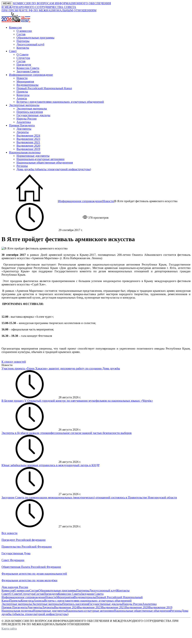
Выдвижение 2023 (28, 138)
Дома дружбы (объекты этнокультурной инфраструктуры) (53, 169)
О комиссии (24, 30)
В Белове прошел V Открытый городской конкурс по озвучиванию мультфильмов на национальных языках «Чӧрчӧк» (77, 400)
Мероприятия (25, 81)
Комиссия (8, 590)
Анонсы (21, 98)
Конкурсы (22, 95)
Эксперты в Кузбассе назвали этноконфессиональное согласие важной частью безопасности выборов (67, 433)
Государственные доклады (33, 115)
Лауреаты (22, 132)
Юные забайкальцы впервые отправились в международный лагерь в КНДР (51, 465)
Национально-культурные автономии (40, 159)
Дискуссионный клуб (30, 44)
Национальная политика (17, 610)
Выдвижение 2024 (28, 135)
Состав (21, 34)
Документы (23, 128)
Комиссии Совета (27, 68)
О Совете (22, 54)
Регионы (22, 165)
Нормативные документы (33, 155)
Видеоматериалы (27, 84)
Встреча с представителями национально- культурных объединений (60, 101)
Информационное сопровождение (80, 201)
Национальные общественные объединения (44, 162)
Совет (5, 593)
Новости (22, 78)
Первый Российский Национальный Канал (44, 88)
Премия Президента (14, 607)
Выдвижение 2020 (28, 145)
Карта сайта (9, 628)
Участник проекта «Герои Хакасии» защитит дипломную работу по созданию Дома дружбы (61, 368)
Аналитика (23, 122)
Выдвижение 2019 (28, 149)
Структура (23, 57)
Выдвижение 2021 (28, 142)
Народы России (26, 118)
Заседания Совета (27, 71)
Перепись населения (29, 111)
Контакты (22, 47)
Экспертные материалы (31, 108)
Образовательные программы (35, 37)
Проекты (22, 91)
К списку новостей (14, 361)
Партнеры (22, 41)
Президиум (23, 64)
